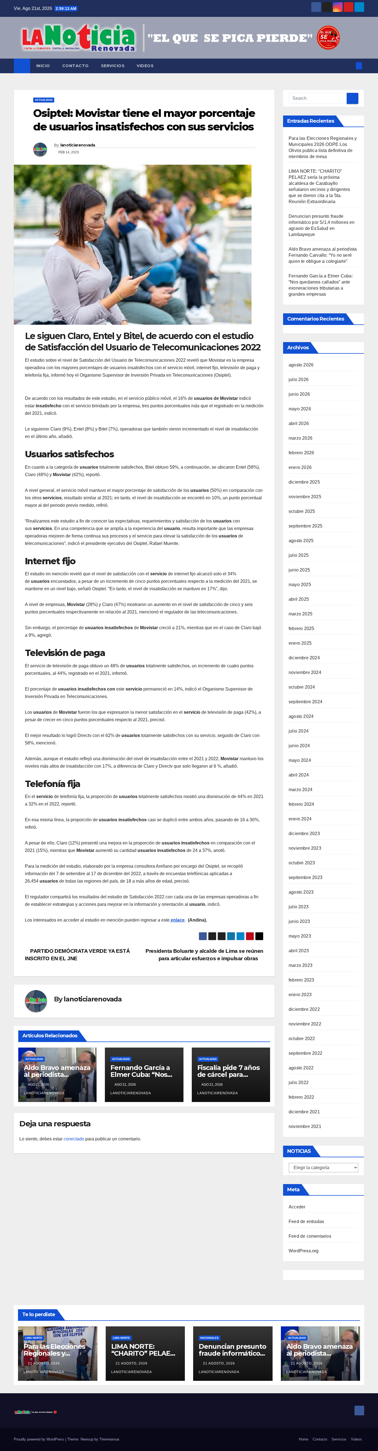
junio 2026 (299, 394)
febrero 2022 (301, 1097)
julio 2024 (299, 731)
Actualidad (44, 99)
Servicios (113, 65)
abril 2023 (299, 950)
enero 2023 (300, 994)
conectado (74, 1139)
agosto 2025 (301, 540)
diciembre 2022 (304, 1009)
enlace (177, 920)
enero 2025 (300, 643)
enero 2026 (300, 467)
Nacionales (209, 1337)
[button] (349, 65)
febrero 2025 (301, 628)
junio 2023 (299, 921)
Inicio (43, 65)
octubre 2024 (302, 687)
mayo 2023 (300, 936)
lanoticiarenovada (77, 145)
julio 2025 (299, 555)
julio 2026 (299, 379)
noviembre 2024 (305, 672)
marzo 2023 (300, 965)
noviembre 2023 (305, 848)
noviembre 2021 (305, 1126)
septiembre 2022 (305, 1053)
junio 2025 (299, 570)
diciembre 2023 (304, 833)
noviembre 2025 (305, 496)
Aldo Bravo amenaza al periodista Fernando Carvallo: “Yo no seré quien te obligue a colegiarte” (323, 255)
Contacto (75, 65)
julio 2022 (299, 1082)
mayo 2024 (300, 760)
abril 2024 (299, 775)
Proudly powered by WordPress (39, 1439)
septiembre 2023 (305, 877)
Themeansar (109, 1439)
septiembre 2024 (305, 701)
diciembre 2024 (304, 657)
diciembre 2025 (304, 482)
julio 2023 (299, 906)
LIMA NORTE (33, 1337)
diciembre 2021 (304, 1111)
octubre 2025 (302, 511)
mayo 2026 (300, 408)
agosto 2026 (301, 365)
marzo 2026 (300, 438)
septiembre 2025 (305, 526)
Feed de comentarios (310, 1236)
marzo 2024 (300, 789)
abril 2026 (299, 423)
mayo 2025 (300, 584)
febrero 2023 (301, 980)
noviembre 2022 (305, 1024)
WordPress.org (304, 1250)
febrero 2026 (301, 452)
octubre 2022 (302, 1038)
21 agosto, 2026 (44, 1363)
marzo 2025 (300, 614)
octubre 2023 (302, 862)
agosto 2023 (301, 892)
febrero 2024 (301, 804)
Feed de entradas (306, 1221)
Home (303, 1439)
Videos (145, 65)
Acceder (297, 1207)
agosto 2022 (301, 1068)
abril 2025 (299, 599)
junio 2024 (299, 745)
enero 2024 (300, 819)
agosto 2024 (301, 716)
